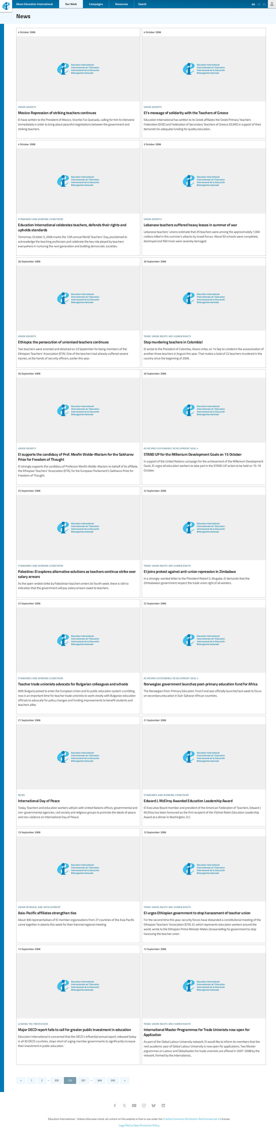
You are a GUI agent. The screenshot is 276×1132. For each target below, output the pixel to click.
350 (113, 1080)
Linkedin (163, 1105)
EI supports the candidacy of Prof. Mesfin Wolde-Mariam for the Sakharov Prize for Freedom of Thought (78, 425)
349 (99, 1080)
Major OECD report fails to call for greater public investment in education (78, 997)
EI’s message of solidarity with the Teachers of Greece (204, 80)
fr (259, 4)
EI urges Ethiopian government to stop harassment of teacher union (204, 883)
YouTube (134, 1105)
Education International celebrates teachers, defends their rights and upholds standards (78, 195)
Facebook (114, 1105)
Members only (272, 4)
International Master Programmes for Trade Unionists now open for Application (204, 1002)
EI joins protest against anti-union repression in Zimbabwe (204, 537)
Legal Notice (126, 1125)
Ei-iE (6, 6)
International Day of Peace (78, 768)
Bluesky (153, 1105)
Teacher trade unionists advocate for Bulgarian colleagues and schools (78, 654)
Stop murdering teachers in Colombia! (204, 310)
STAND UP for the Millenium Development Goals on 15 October (204, 422)
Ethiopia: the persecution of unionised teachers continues (78, 310)
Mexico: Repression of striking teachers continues (78, 80)
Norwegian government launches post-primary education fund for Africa (204, 649)
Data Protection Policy (146, 1125)
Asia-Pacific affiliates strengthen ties (78, 878)
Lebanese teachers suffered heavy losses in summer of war (204, 192)
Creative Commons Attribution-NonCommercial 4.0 (192, 1119)
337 (83, 1080)
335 (57, 1080)
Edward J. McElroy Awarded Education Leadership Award (204, 768)
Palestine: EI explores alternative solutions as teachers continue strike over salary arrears (78, 539)
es (264, 4)
